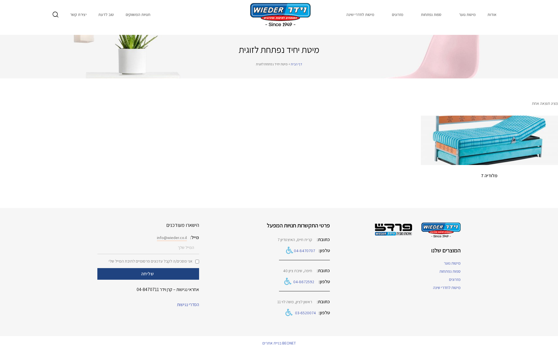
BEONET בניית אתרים (279, 343)
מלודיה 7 (489, 176)
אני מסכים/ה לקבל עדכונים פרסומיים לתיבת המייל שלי (150, 261)
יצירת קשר (78, 14)
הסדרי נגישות (188, 304)
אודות (491, 14)
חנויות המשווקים (138, 14)
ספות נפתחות (431, 14)
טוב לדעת (106, 14)
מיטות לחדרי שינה (360, 14)
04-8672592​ (303, 281)
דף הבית (296, 64)
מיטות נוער (467, 14)
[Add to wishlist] (428, 123)
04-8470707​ (304, 250)
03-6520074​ (305, 312)
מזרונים (397, 14)
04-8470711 (148, 289)
